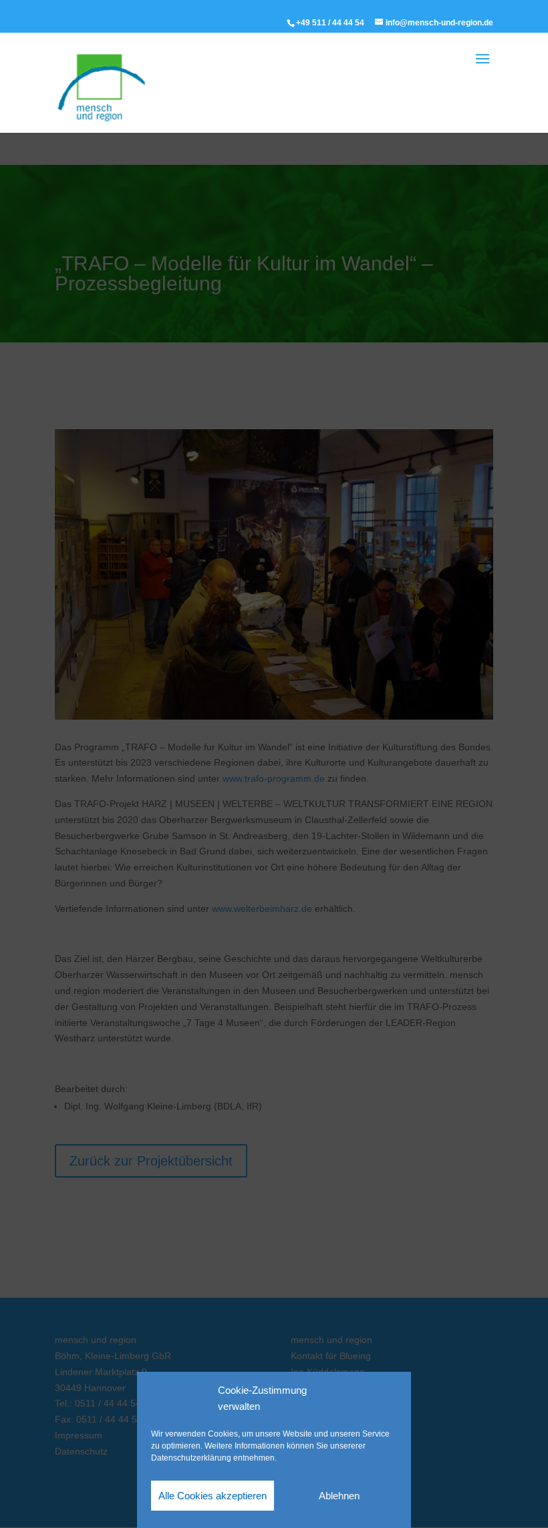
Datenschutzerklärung (191, 1458)
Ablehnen (339, 1495)
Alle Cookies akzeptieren (212, 1495)
